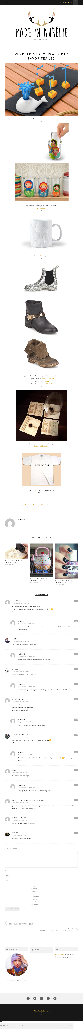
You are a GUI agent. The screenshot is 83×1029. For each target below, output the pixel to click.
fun (35, 490)
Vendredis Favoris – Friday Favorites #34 (40, 580)
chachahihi (17, 699)
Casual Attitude (47, 384)
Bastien (48, 1011)
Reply (76, 600)
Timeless (46, 381)
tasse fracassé (41, 256)
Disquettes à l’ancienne (41, 446)
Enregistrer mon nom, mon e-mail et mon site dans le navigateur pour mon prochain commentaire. (35, 895)
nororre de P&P (20, 818)
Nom (7, 871)
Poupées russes (41, 208)
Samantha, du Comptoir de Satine (28, 800)
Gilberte (16, 639)
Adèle (15, 669)
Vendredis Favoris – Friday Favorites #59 (15, 562)
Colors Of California (47, 379)
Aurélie (21, 519)
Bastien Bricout (59, 954)
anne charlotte (20, 735)
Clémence (16, 601)
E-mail (7, 876)
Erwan (15, 833)
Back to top (67, 1026)
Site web (7, 880)
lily (14, 770)
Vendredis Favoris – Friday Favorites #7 (64, 582)
